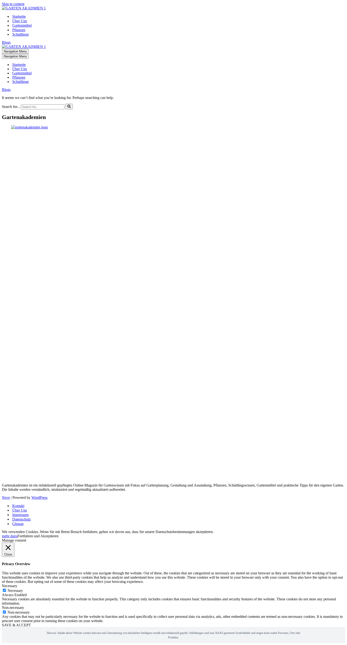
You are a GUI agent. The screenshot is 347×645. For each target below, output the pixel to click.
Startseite (19, 16)
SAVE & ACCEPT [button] (16, 625)
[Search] (69, 106)
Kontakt (18, 506)
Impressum (20, 515)
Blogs (6, 42)
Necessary (15, 591)
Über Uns (19, 21)
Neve (6, 497)
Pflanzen (18, 30)
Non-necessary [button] (13, 608)
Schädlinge (20, 34)
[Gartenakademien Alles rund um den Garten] (24, 8)
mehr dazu (9, 536)
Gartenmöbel (22, 25)
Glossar (18, 524)
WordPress (39, 497)
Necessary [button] (9, 586)
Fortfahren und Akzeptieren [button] (38, 536)
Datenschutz (21, 519)
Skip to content (13, 4)
